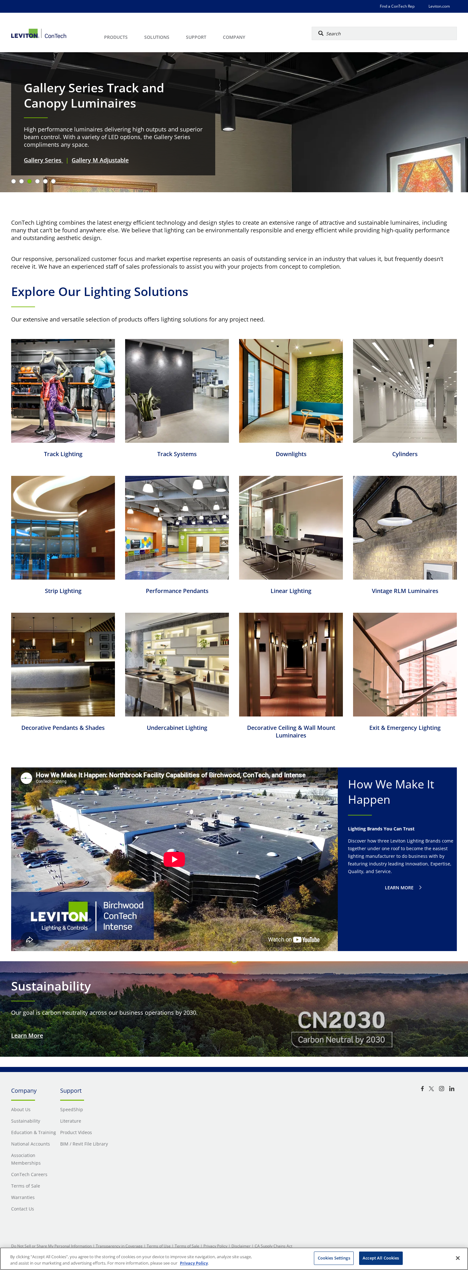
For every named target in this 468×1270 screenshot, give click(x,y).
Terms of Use (159, 1246)
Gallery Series (43, 160)
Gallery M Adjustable (100, 160)
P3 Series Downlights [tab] (37, 181)
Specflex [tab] (53, 181)
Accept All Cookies (381, 1258)
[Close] (458, 1258)
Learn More (27, 1035)
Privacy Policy (215, 1246)
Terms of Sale (187, 1246)
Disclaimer (241, 1246)
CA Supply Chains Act (273, 1246)
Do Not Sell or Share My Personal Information (51, 1246)
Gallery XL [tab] (29, 181)
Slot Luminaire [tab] (45, 181)
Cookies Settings (334, 1258)
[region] (234, 1258)
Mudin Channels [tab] (21, 181)
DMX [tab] (13, 181)
